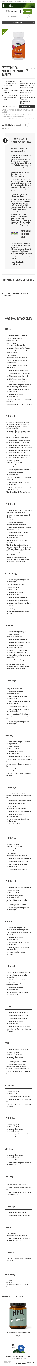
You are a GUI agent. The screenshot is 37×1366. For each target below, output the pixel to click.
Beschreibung (7, 125)
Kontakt (4, 1)
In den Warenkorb (27, 106)
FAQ (29, 1356)
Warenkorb (27, 11)
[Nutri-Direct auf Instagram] (18, 1348)
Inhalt (4, 128)
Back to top (30, 1363)
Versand (19, 1)
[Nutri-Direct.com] (18, 5)
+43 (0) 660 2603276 (26, 1)
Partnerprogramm (11, 1)
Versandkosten (21, 114)
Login (33, 1)
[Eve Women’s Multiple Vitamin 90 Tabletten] (18, 46)
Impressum (22, 1356)
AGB (25, 1358)
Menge (4, 106)
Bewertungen (21, 125)
